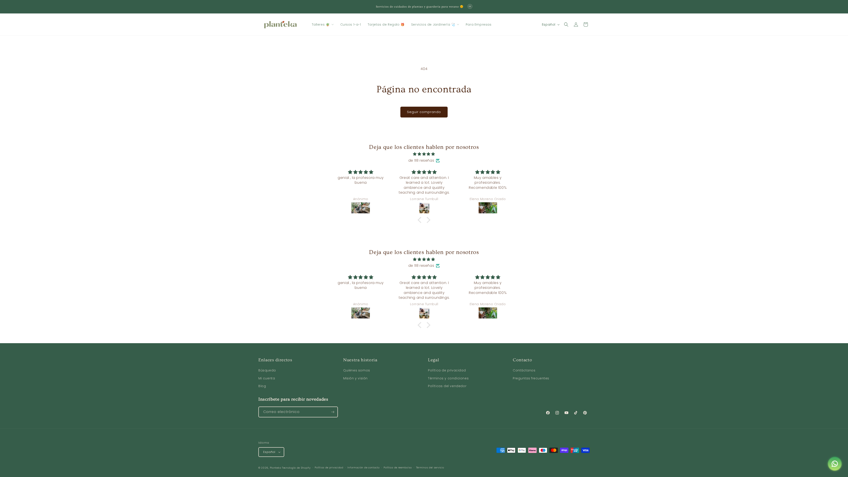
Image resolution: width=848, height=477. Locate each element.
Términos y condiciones (448, 378)
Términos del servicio (430, 467)
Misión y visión (355, 378)
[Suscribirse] (332, 412)
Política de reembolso (398, 467)
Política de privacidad (447, 370)
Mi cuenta (266, 378)
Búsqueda (267, 370)
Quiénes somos (356, 370)
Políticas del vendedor (447, 386)
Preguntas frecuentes (531, 378)
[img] (424, 154)
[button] (323, 24)
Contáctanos (524, 370)
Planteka (275, 467)
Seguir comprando (424, 112)
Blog (262, 386)
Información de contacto (363, 467)
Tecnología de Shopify (296, 467)
